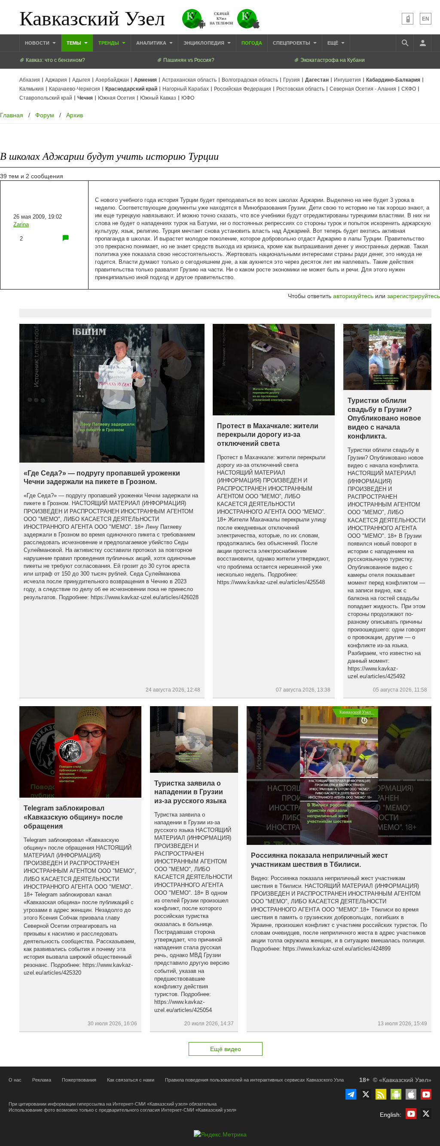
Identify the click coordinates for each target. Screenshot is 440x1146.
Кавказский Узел (92, 17)
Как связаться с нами (130, 1079)
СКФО (408, 89)
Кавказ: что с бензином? (54, 60)
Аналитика (152, 43)
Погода (251, 43)
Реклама (41, 1079)
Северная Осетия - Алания (363, 89)
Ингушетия (347, 80)
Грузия (291, 80)
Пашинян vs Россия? (188, 60)
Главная (11, 115)
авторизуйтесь (353, 296)
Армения (145, 80)
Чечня (85, 98)
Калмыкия (31, 89)
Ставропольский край (45, 98)
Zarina (21, 224)
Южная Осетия (116, 98)
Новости (38, 43)
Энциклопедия (204, 43)
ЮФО (187, 98)
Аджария (56, 80)
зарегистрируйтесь (413, 296)
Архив (74, 115)
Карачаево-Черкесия (74, 89)
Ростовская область (300, 89)
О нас (15, 1079)
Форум (44, 115)
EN (425, 19)
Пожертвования (79, 1079)
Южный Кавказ (158, 98)
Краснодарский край (131, 89)
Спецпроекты (292, 43)
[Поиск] (404, 43)
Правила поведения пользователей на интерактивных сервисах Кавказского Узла (254, 1079)
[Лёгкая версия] (407, 18)
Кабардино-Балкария (393, 80)
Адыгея (81, 80)
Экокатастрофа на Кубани (332, 60)
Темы (74, 43)
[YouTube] (426, 1094)
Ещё (333, 43)
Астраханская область (189, 80)
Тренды (109, 43)
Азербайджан (112, 80)
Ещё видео (225, 1048)
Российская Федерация (242, 89)
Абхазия (29, 80)
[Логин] (422, 43)
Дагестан (317, 80)
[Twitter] (366, 1094)
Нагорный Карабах (185, 89)
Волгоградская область (250, 80)
